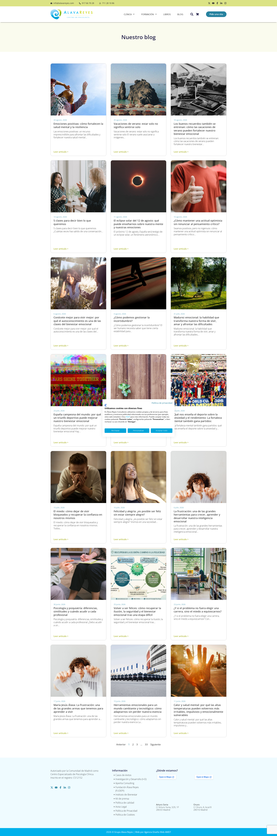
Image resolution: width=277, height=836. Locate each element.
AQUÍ (128, 417)
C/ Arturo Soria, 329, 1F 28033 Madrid (167, 807)
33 (146, 744)
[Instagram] (225, 3)
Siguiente (155, 744)
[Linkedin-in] (221, 3)
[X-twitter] (209, 3)
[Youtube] (213, 3)
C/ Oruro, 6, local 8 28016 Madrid (202, 807)
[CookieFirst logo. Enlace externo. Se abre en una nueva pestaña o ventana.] (106, 405)
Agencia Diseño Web (154, 832)
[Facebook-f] (217, 3)
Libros (167, 14)
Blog (180, 14)
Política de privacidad (162, 403)
